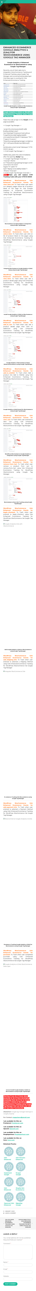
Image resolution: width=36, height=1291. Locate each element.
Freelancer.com (17, 1123)
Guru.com (11, 1140)
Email (5, 1269)
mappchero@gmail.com (21, 1117)
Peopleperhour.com (22, 1134)
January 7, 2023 (9, 1211)
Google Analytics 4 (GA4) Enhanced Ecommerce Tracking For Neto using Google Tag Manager (25, 1223)
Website (6, 1276)
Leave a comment (10, 1213)
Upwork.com (14, 1129)
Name (5, 1262)
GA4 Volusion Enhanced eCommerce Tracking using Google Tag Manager (10, 1223)
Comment (7, 1243)
